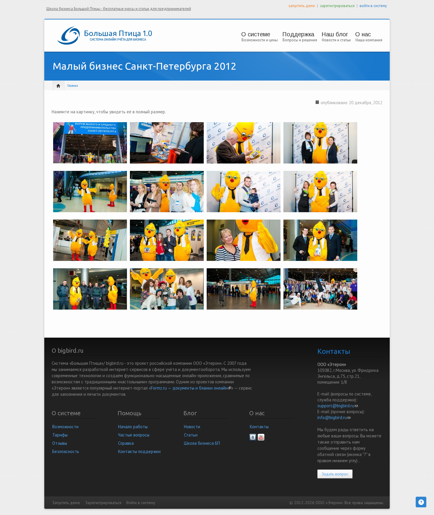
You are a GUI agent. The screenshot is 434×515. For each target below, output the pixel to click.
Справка (126, 443)
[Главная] (105, 35)
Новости (192, 426)
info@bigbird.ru (333, 417)
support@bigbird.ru (337, 405)
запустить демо (301, 5)
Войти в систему (140, 502)
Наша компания (368, 39)
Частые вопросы (133, 435)
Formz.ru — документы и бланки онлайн (191, 388)
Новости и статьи (336, 39)
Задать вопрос (335, 474)
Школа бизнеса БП (202, 443)
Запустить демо (66, 502)
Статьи (191, 435)
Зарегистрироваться (103, 502)
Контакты (259, 426)
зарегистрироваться (337, 5)
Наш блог (335, 34)
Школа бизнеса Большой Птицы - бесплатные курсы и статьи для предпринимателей (118, 8)
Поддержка (298, 34)
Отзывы (59, 443)
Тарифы (60, 435)
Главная (72, 86)
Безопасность (65, 451)
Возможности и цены (260, 39)
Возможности (65, 426)
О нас (363, 34)
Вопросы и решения (300, 39)
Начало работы (133, 426)
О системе (255, 34)
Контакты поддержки (139, 451)
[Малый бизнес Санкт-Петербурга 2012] (90, 144)
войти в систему (373, 5)
